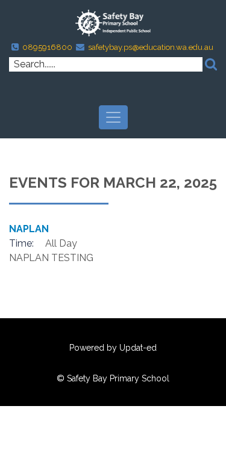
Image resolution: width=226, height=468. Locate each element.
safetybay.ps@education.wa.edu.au (150, 47)
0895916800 (47, 47)
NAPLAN (29, 229)
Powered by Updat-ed (113, 348)
